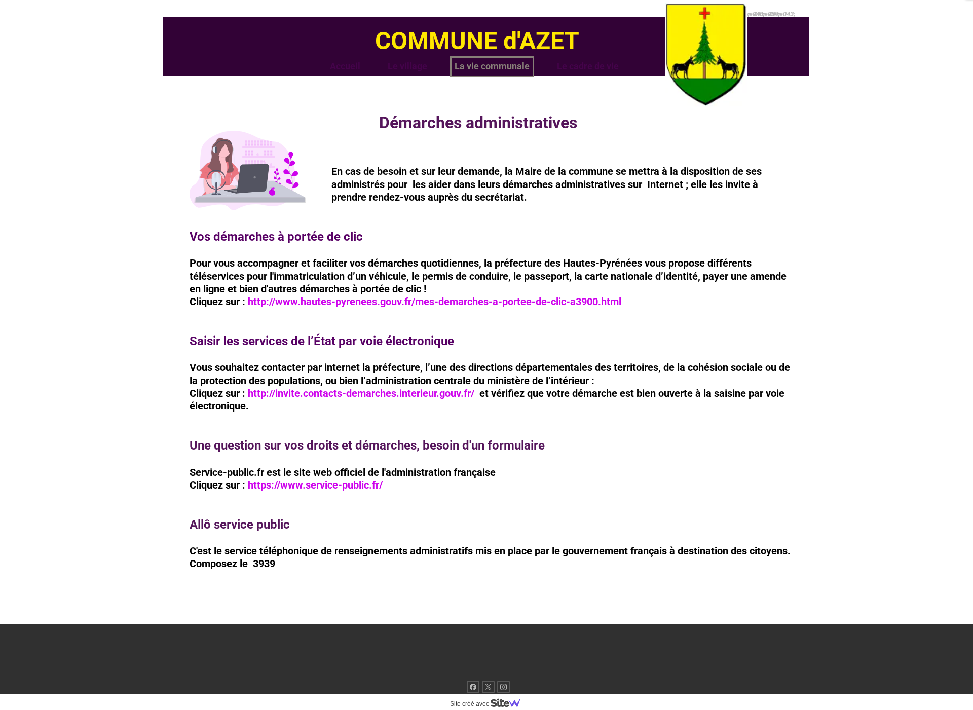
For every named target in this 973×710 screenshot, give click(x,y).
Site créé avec (470, 703)
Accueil (345, 66)
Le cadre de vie (588, 66)
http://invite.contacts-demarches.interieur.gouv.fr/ (361, 393)
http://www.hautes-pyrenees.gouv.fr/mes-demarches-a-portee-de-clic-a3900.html (434, 301)
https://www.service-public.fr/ (315, 485)
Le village (407, 66)
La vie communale (492, 66)
